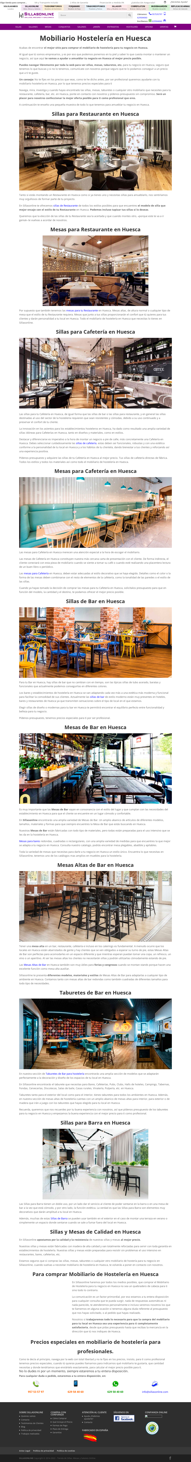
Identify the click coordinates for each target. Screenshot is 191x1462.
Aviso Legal (24, 1450)
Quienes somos (28, 1416)
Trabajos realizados (30, 1433)
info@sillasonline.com (155, 1391)
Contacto (25, 1419)
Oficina (149, 26)
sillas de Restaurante (65, 205)
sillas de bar (97, 696)
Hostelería (132, 26)
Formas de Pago (60, 1425)
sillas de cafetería (86, 443)
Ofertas (164, 26)
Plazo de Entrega (60, 1429)
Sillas (18, 26)
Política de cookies (66, 1450)
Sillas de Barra (59, 1218)
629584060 (142, 17)
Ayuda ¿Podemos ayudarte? (92, 1417)
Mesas (48, 26)
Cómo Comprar (60, 1418)
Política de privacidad (31, 1430)
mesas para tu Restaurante (82, 310)
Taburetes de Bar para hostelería (65, 1073)
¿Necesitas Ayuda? (179, 2)
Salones (81, 26)
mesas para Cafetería (36, 573)
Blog (23, 1426)
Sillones (33, 26)
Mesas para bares (29, 841)
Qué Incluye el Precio (62, 1422)
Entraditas (113, 26)
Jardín (96, 26)
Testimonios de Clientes (32, 1423)
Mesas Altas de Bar (35, 964)
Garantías (57, 1432)
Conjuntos (64, 26)
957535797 (157, 14)
